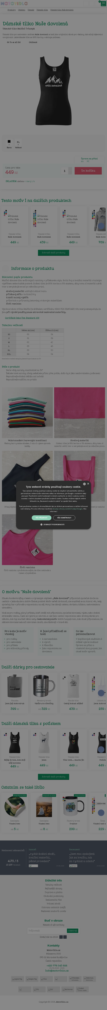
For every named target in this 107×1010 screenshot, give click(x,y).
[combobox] (84, 484)
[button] (53, 524)
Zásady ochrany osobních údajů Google (67, 509)
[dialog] (53, 505)
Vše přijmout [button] (41, 518)
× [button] (88, 484)
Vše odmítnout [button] (64, 518)
